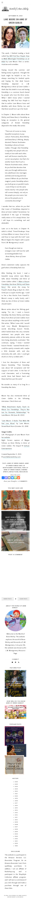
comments (22, 481)
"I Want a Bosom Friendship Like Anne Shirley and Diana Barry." (15, 284)
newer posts (8, 599)
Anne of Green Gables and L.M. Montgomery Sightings (16, 465)
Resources (23, 472)
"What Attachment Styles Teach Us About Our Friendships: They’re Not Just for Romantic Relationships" (15, 409)
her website (6, 437)
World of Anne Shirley (19, 895)
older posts (23, 599)
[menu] (2, 2)
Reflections (14, 472)
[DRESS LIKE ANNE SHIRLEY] (14, 774)
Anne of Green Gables (15, 463)
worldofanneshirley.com (11, 457)
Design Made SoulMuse (15, 897)
